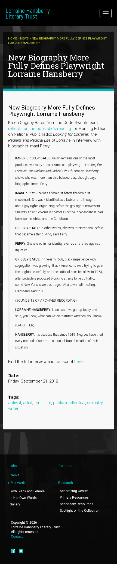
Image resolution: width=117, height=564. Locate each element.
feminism (42, 402)
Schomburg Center (74, 491)
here (78, 361)
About (15, 466)
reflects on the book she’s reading (39, 128)
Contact (17, 536)
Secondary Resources (76, 504)
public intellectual (69, 402)
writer (13, 408)
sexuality (95, 402)
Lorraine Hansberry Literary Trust (27, 13)
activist (14, 402)
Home (12, 38)
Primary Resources (74, 497)
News (24, 38)
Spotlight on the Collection (79, 511)
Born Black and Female (27, 491)
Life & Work (16, 483)
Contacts (65, 466)
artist (27, 402)
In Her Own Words (23, 498)
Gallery (15, 504)
